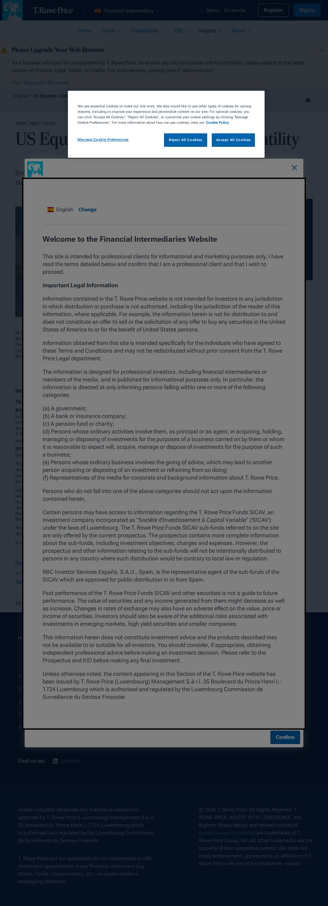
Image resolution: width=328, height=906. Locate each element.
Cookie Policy (217, 122)
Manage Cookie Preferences (103, 139)
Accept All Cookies (233, 140)
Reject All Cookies (185, 140)
